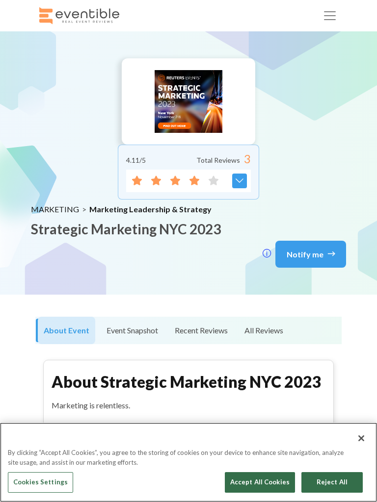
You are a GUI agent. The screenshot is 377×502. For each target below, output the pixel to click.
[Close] (361, 438)
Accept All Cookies (260, 482)
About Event (66, 330)
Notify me (305, 254)
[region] (188, 462)
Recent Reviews (201, 330)
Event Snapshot (132, 330)
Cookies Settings (40, 482)
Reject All (332, 482)
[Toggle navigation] (330, 16)
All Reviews (263, 330)
